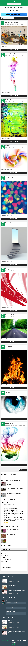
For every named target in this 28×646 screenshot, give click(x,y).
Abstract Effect (9, 423)
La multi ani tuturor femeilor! (13, 539)
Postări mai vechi (22, 469)
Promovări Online (4, 561)
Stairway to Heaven (10, 223)
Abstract (7, 145)
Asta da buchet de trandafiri (13, 529)
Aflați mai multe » (14, 49)
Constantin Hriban (9, 600)
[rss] (14, 1)
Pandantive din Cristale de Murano (14, 493)
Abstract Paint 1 (9, 99)
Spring (7, 269)
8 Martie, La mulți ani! (12, 585)
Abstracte (16, 24)
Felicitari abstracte (22, 55)
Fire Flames (8, 346)
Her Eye (7, 392)
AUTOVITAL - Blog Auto (6, 559)
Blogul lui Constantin (5, 555)
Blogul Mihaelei (4, 557)
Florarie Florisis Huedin (10, 611)
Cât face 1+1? (4, 502)
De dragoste (20, 24)
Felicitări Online (14, 8)
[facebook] (12, 1)
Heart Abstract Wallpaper (12, 22)
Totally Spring (9, 177)
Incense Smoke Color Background (14, 53)
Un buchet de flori (11, 534)
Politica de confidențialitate (6, 567)
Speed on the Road (10, 315)
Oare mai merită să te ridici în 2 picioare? (15, 488)
